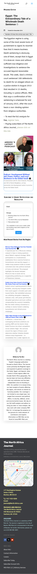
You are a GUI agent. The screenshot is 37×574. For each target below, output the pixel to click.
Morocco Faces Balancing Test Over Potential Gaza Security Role (18, 248)
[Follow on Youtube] (12, 539)
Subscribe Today (9, 560)
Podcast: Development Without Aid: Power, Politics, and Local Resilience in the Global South (17, 176)
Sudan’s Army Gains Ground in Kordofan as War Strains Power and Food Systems (17, 283)
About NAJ (7, 549)
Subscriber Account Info (12, 564)
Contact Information (11, 553)
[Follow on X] (8, 539)
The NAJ (21, 357)
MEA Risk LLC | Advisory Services (15, 567)
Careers (6, 557)
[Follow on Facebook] (5, 539)
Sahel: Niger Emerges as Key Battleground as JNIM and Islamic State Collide (18, 316)
